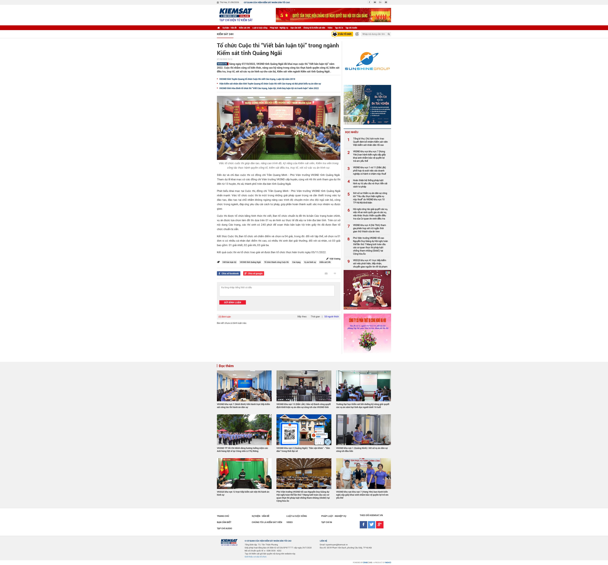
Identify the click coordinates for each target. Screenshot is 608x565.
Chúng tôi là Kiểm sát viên (314, 27)
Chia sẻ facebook (230, 273)
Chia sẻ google (255, 273)
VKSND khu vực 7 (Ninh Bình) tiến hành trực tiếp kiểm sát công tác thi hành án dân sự (243, 406)
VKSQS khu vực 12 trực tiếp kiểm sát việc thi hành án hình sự (243, 493)
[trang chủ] (218, 27)
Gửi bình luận (232, 302)
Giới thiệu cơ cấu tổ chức (256, 557)
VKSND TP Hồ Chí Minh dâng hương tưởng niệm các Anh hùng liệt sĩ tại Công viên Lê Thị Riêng (242, 449)
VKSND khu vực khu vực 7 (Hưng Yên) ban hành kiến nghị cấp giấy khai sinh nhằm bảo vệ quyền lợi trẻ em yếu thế (367, 156)
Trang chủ (223, 515)
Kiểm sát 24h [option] (225, 34)
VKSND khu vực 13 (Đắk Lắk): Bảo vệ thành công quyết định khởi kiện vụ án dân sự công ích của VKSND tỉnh (303, 406)
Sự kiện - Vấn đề (229, 27)
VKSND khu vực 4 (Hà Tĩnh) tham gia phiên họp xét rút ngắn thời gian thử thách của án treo (367, 228)
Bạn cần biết (296, 27)
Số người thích (331, 316)
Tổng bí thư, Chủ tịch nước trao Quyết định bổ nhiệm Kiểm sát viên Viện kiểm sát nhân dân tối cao (368, 141)
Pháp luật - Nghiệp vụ (279, 27)
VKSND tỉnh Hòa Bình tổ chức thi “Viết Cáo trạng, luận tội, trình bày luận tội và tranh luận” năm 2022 (269, 88)
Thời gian (315, 316)
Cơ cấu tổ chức (344, 33)
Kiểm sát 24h (244, 27)
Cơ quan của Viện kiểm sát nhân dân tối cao (267, 2)
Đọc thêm (226, 365)
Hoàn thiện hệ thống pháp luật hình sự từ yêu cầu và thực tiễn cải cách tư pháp (367, 183)
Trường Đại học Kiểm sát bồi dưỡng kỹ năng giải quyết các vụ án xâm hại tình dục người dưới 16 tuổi (362, 406)
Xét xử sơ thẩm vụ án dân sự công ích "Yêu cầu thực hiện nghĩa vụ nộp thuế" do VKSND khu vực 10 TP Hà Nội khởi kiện (367, 198)
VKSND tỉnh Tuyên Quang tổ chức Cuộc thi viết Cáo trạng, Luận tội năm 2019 (257, 78)
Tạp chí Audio (351, 27)
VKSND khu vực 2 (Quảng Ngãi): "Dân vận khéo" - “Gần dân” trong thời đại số (303, 449)
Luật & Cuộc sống (259, 27)
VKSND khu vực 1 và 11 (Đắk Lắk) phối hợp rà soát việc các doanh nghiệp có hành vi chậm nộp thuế (367, 170)
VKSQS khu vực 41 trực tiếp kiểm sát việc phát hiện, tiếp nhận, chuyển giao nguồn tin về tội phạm (367, 263)
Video (330, 27)
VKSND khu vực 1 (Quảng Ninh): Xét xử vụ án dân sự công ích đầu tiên (362, 449)
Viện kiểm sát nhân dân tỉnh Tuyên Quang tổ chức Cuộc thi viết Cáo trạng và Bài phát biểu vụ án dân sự (270, 83)
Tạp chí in (339, 27)
